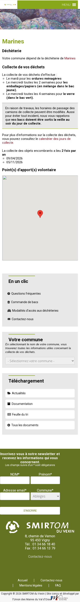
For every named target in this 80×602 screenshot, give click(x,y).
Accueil (23, 580)
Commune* (45, 490)
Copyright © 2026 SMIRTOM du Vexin (23, 593)
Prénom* (45, 474)
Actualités (19, 393)
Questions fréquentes (26, 293)
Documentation (22, 404)
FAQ (58, 585)
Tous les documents (24, 425)
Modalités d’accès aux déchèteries (35, 310)
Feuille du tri (20, 414)
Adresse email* (14, 490)
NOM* (14, 474)
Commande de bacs (24, 302)
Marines (70, 58)
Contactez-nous (22, 319)
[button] (66, 4)
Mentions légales (30, 585)
